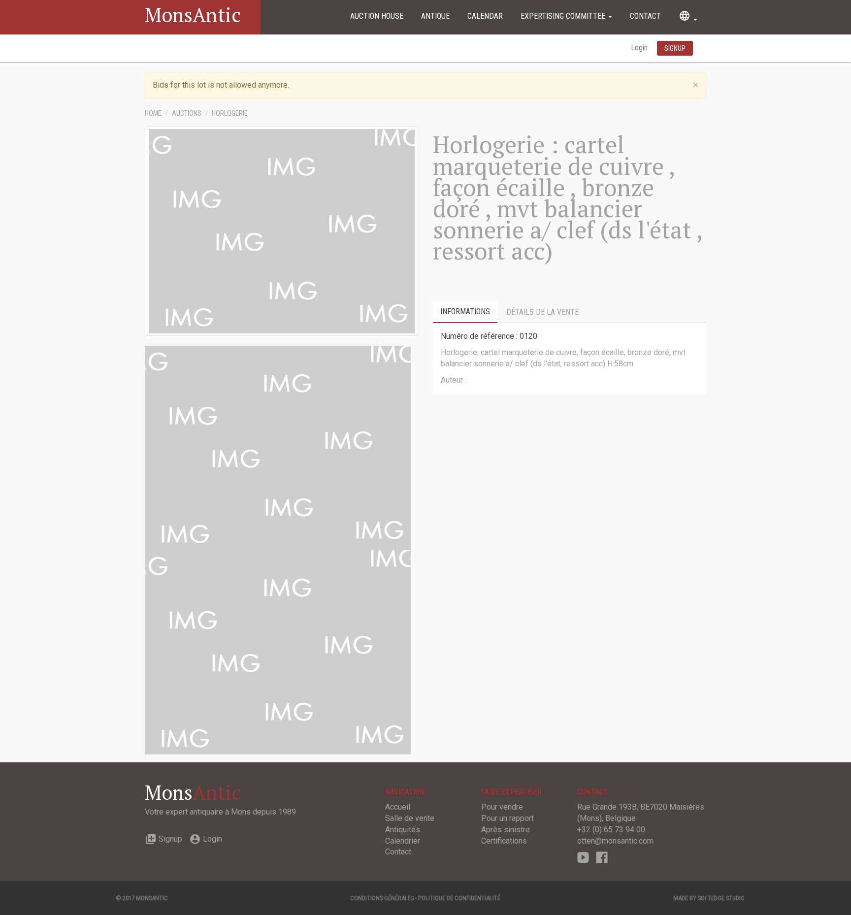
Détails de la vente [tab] (542, 312)
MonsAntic (193, 14)
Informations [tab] (465, 311)
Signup (163, 839)
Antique (435, 16)
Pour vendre (502, 807)
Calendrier (402, 841)
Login (640, 47)
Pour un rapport (507, 818)
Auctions (186, 113)
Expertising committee (564, 16)
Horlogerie (230, 113)
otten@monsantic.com (615, 841)
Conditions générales (382, 898)
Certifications (504, 841)
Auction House (376, 16)
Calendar (485, 16)
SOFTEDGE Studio (721, 898)
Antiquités (402, 829)
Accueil (397, 807)
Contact (645, 16)
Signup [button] (675, 48)
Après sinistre (505, 829)
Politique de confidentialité (459, 898)
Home (153, 113)
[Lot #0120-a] (278, 651)
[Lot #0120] (278, 447)
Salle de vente (409, 818)
